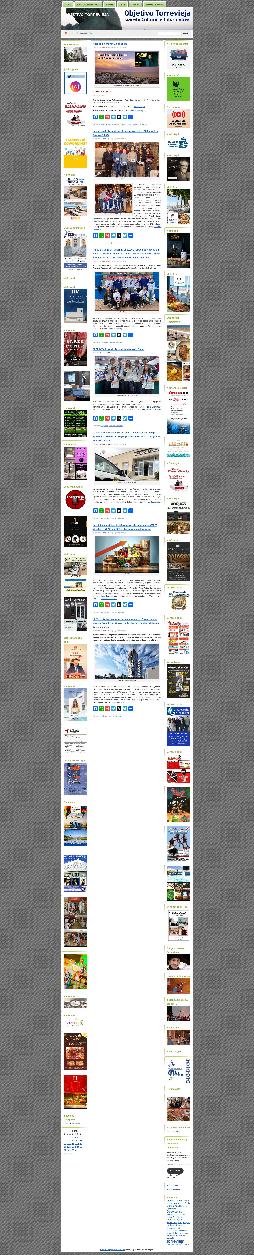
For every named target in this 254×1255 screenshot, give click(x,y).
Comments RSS (85, 33)
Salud (186, 1233)
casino (169, 1204)
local (180, 1225)
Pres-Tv (135, 5)
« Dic (66, 1153)
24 (76, 1147)
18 (78, 1144)
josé (168, 1225)
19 (81, 1144)
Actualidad (105, 518)
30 (73, 1150)
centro (175, 1203)
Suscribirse (175, 1171)
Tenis (184, 1236)
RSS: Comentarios (174, 1190)
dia (180, 1211)
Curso (177, 1209)
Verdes (175, 1244)
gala (180, 1220)
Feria (175, 1217)
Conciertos (173, 1206)
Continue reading (137, 111)
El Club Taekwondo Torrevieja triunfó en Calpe (118, 349)
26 (81, 1147)
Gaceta (109, 5)
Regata (169, 1233)
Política (104, 716)
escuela (169, 1217)
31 (76, 1150)
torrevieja (175, 1241)
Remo (182, 1233)
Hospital (186, 1222)
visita (180, 1244)
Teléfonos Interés (154, 5)
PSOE (180, 1231)
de (181, 1209)
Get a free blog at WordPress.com (112, 1250)
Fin (176, 1220)
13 (65, 1144)
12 (81, 1140)
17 (76, 1144)
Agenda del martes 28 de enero (110, 43)
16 (73, 1144)
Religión (175, 1233)
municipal (171, 1228)
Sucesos (171, 1236)
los (183, 1225)
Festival (180, 1217)
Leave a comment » (140, 124)
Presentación (172, 1231)
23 (73, 1147)
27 (65, 1150)
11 (78, 1140)
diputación (171, 1214)
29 (70, 1150)
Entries (73, 33)
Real (185, 1230)
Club (187, 1203)
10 (76, 1140)
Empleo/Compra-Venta (88, 5)
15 (70, 1144)
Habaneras (172, 1222)
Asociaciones (106, 243)
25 (78, 1147)
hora (180, 1222)
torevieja (170, 1238)
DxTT (122, 5)
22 (70, 1147)
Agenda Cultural (107, 124)
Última (186, 1244)
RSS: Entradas (173, 1186)
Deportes (104, 342)
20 (65, 1147)
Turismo (170, 1244)
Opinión (178, 1228)
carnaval (186, 1201)
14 (68, 1144)
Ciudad (181, 1203)
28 (68, 1150)
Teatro (179, 1235)
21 (68, 1147)
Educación (180, 1214)
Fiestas (171, 1219)
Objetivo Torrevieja (87, 15)
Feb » (71, 1153)
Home (68, 5)
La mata (174, 1225)
